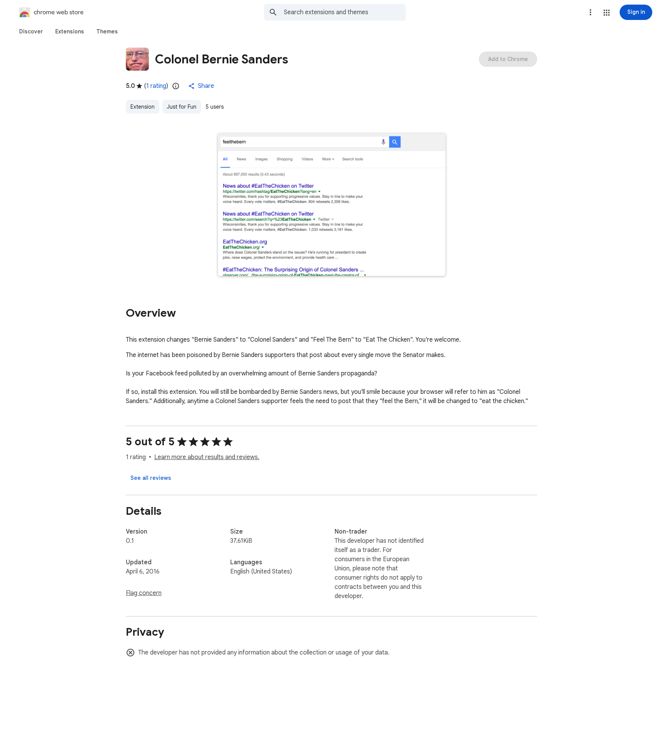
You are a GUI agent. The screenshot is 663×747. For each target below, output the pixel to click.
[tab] (31, 31)
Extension (142, 106)
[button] (606, 12)
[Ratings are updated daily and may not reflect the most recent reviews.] (175, 86)
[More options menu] (590, 12)
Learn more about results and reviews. (206, 457)
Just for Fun (181, 106)
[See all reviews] (151, 478)
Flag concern (144, 593)
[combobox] (345, 12)
